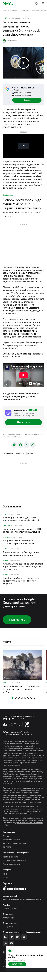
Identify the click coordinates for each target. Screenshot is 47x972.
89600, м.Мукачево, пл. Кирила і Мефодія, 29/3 (23, 899)
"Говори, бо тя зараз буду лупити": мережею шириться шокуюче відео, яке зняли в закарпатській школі (22, 208)
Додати (27, 100)
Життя (14, 11)
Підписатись (23, 422)
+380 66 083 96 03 (10, 908)
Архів (5, 874)
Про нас (6, 836)
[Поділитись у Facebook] (14, 445)
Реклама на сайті (10, 857)
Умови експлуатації (11, 864)
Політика (6, 537)
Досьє (5, 877)
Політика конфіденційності (14, 860)
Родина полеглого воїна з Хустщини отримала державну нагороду (21, 553)
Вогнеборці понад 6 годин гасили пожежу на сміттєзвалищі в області (21, 519)
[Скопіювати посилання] (33, 445)
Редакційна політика (11, 840)
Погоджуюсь (17, 964)
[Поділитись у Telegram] (20, 445)
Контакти (7, 847)
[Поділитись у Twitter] (27, 445)
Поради (5, 560)
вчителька (20, 453)
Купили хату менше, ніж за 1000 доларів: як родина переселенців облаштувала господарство (23, 567)
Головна (6, 11)
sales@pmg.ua (9, 927)
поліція (30, 453)
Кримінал (6, 525)
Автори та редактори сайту (15, 843)
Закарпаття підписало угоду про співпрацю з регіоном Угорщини (19, 542)
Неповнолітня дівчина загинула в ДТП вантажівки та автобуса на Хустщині (22, 530)
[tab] (12, 698)
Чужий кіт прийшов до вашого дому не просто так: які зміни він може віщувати (21, 581)
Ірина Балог (12, 41)
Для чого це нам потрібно (16, 960)
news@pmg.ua (9, 918)
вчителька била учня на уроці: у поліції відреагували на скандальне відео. (21, 396)
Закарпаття (8, 453)
